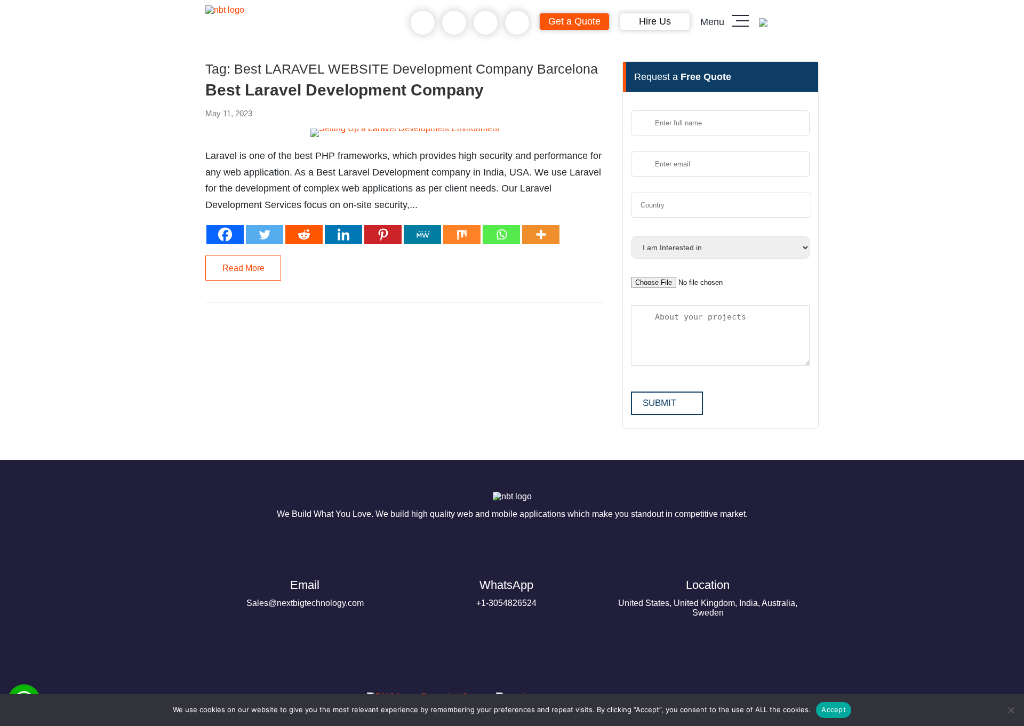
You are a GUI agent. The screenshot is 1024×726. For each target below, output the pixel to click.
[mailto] (517, 23)
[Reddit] (304, 234)
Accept (833, 709)
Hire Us (655, 21)
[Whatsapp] (501, 234)
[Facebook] (225, 234)
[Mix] (462, 234)
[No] (1010, 710)
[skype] (485, 23)
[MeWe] (422, 234)
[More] (540, 234)
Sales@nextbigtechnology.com (305, 593)
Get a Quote (574, 21)
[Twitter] (264, 234)
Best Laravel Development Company (344, 90)
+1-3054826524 (506, 593)
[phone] (423, 23)
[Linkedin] (343, 234)
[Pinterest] (383, 234)
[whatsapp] (454, 23)
